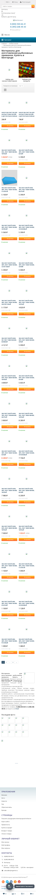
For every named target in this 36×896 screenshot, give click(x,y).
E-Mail (17, 709)
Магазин (4, 795)
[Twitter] (7, 881)
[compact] (11, 90)
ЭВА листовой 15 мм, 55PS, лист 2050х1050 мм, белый (26, 490)
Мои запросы (6, 848)
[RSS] (3, 881)
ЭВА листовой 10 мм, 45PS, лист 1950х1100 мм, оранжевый (26, 227)
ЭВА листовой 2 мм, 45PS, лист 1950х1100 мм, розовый (9, 641)
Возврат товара (7, 831)
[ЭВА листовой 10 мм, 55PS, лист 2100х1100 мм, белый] (26, 366)
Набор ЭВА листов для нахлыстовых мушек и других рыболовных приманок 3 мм (9, 114)
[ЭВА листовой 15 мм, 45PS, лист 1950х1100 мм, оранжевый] (26, 441)
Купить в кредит (7, 828)
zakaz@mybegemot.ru (11, 870)
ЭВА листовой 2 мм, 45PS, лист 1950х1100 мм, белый (9, 565)
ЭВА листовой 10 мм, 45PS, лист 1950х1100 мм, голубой (9, 189)
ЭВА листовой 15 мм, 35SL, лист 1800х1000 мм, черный (26, 415)
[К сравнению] (13, 129)
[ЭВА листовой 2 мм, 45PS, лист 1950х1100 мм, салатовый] (26, 629)
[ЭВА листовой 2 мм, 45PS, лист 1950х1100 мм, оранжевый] (26, 591)
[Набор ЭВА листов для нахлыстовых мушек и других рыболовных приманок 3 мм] (9, 102)
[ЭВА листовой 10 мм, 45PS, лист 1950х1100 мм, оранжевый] (26, 215)
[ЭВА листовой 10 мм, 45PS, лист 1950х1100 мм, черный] (26, 290)
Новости (4, 801)
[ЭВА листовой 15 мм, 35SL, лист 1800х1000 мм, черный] (26, 403)
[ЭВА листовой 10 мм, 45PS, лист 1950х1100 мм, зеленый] (9, 215)
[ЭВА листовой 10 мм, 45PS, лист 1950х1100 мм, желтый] (26, 178)
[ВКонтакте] (11, 881)
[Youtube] (19, 881)
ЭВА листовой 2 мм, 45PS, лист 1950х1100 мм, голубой (26, 565)
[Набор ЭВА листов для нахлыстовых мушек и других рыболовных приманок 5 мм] (26, 102)
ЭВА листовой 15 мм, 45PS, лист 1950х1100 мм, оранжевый (26, 453)
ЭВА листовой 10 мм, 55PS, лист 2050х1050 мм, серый (26, 340)
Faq (3, 804)
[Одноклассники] (15, 881)
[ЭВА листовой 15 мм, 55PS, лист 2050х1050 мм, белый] (26, 479)
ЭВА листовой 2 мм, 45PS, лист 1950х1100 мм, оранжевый (26, 603)
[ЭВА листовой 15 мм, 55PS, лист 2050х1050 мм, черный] (9, 516)
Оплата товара (6, 834)
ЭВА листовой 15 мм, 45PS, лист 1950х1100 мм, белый (9, 453)
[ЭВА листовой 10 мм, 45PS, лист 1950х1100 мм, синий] (26, 253)
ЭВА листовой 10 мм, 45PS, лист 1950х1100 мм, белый (26, 152)
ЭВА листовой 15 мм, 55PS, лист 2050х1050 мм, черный (9, 528)
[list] (8, 90)
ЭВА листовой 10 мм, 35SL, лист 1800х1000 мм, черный (9, 152)
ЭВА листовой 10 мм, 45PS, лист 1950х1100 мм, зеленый (9, 227)
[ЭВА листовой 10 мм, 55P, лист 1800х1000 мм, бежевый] (9, 328)
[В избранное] (16, 129)
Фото (3, 798)
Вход (16, 2)
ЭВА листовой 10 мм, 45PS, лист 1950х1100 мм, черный (26, 302)
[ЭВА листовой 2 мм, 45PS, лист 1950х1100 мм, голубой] (26, 554)
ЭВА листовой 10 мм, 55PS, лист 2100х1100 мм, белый (26, 377)
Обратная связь (7, 807)
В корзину (10, 126)
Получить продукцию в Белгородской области (16, 818)
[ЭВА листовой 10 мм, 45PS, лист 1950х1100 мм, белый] (26, 140)
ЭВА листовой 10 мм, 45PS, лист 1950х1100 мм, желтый (26, 189)
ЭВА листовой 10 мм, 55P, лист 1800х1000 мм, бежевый (9, 340)
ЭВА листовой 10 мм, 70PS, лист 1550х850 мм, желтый (9, 415)
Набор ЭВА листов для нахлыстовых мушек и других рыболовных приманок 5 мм (26, 114)
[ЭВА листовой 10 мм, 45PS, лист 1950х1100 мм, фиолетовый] (9, 290)
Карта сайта (5, 821)
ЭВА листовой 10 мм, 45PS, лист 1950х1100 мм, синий (26, 265)
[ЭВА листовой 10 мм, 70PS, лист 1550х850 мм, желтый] (9, 403)
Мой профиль (6, 845)
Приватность (6, 825)
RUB (7, 2)
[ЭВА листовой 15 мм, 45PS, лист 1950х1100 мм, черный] (9, 479)
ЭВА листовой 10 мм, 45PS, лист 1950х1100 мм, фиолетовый (9, 302)
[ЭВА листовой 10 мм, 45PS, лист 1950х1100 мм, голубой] (9, 178)
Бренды (4, 810)
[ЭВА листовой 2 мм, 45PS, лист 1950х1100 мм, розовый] (9, 629)
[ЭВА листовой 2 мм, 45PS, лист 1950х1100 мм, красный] (9, 591)
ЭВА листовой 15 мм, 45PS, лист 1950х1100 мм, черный (9, 490)
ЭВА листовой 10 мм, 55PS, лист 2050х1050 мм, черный (9, 377)
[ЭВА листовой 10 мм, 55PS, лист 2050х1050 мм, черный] (9, 366)
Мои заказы (5, 842)
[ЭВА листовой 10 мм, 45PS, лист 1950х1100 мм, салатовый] (9, 253)
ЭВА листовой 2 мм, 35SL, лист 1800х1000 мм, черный (26, 528)
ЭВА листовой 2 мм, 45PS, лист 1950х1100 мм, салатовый (26, 641)
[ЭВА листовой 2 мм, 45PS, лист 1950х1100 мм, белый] (9, 554)
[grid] (5, 90)
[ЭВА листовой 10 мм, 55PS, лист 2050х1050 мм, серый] (26, 328)
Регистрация (26, 2)
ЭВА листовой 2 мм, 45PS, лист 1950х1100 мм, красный (9, 603)
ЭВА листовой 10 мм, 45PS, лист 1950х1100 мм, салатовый (9, 265)
